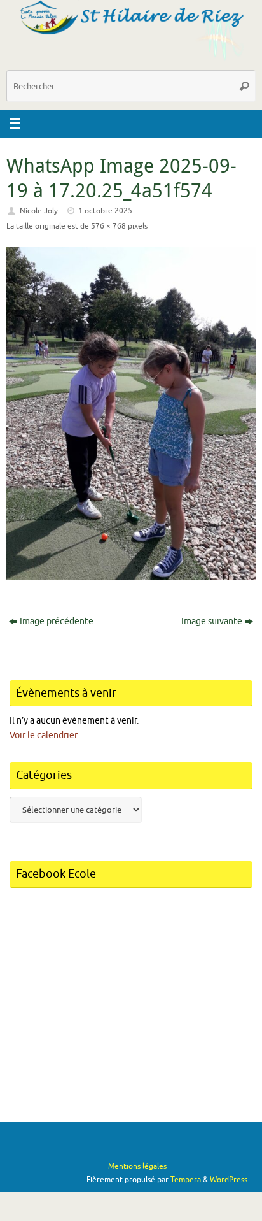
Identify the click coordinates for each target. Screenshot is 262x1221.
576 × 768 (108, 226)
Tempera (185, 1180)
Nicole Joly (39, 211)
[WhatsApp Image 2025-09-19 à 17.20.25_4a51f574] (131, 413)
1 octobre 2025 (105, 211)
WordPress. (229, 1180)
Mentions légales (137, 1166)
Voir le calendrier (44, 735)
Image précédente (56, 621)
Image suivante (211, 621)
